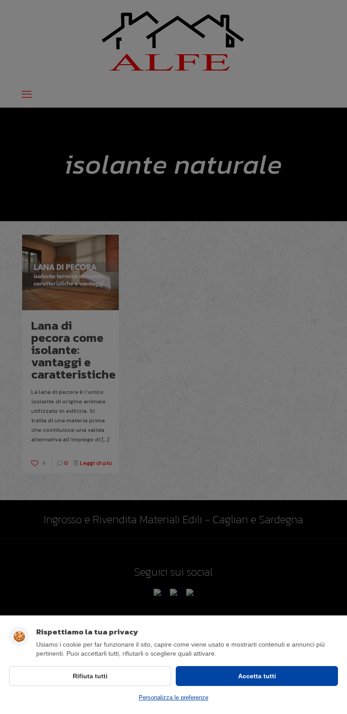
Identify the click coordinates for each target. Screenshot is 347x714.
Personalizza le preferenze (173, 697)
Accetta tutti (257, 676)
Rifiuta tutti (90, 676)
